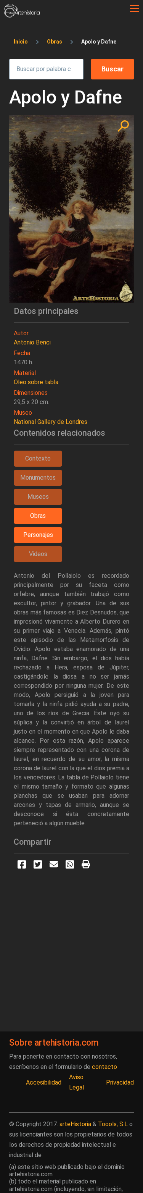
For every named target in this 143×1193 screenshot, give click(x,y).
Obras (54, 42)
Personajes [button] (38, 534)
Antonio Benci (32, 342)
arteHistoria (75, 1124)
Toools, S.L (113, 1124)
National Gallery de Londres (50, 421)
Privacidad (120, 1082)
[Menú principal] (134, 9)
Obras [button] (38, 515)
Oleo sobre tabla (36, 382)
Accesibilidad (43, 1082)
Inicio (21, 42)
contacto (104, 1066)
